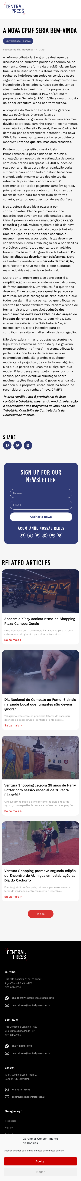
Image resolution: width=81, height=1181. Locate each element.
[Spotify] (59, 535)
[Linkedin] (44, 535)
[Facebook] (22, 535)
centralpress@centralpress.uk (28, 1096)
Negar (40, 1172)
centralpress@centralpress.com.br (31, 1005)
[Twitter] (37, 535)
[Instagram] (30, 535)
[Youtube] (52, 535)
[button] (7, 445)
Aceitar (40, 1161)
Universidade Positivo (18, 40)
